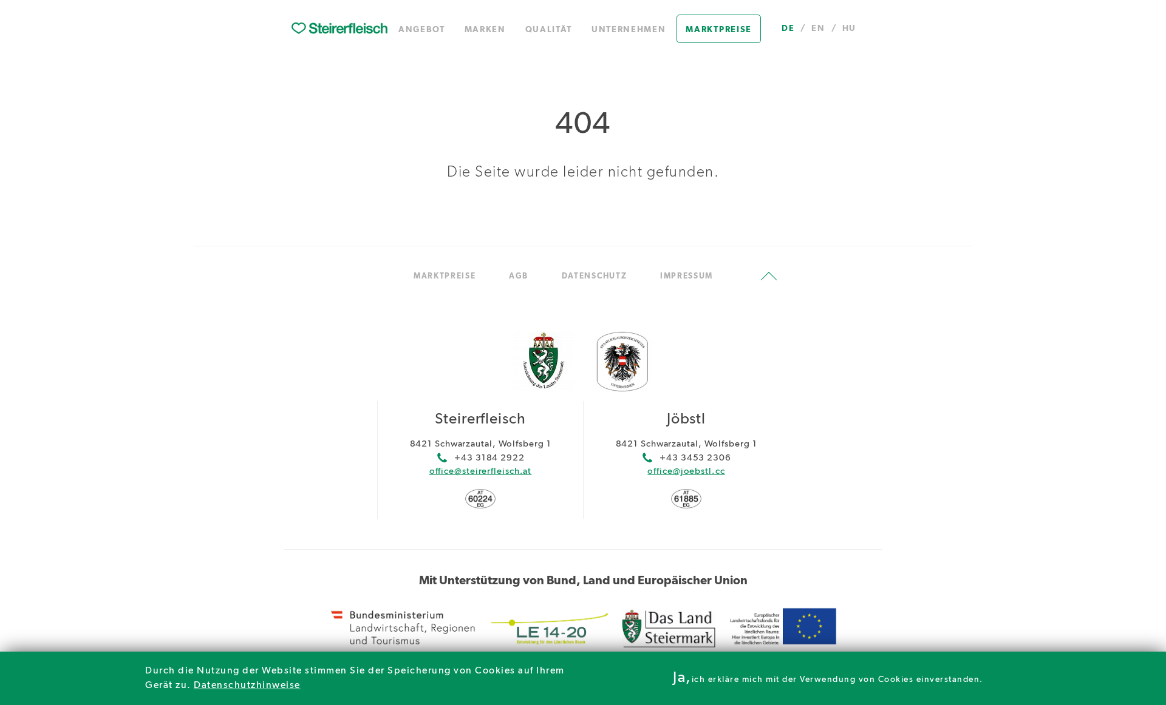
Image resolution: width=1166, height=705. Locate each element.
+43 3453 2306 (695, 457)
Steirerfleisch (480, 420)
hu (849, 28)
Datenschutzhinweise (247, 685)
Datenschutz (594, 276)
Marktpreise (719, 29)
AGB (518, 276)
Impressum (686, 276)
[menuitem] (339, 28)
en (818, 28)
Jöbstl (686, 420)
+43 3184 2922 (489, 457)
